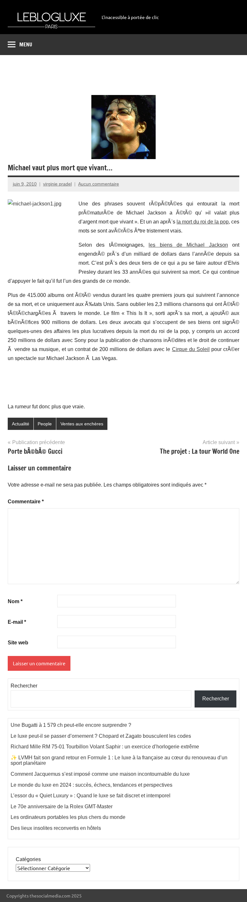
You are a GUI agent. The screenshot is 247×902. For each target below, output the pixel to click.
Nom (15, 601)
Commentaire (26, 501)
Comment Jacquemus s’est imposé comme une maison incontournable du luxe (100, 774)
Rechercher (24, 685)
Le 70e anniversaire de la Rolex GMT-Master (62, 806)
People (45, 423)
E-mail (17, 622)
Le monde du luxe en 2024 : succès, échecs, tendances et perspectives (91, 785)
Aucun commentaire (98, 183)
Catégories (28, 859)
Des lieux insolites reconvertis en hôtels (56, 828)
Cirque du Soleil (191, 349)
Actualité (20, 423)
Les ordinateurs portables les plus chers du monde (68, 817)
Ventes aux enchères (81, 423)
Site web (18, 642)
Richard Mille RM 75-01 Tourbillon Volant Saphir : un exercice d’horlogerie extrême (105, 746)
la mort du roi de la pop (203, 221)
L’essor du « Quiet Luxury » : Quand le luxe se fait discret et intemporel (90, 795)
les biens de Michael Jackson (188, 245)
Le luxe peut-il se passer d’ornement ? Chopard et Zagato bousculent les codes (101, 736)
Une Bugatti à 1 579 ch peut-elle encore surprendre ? (71, 725)
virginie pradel (57, 183)
